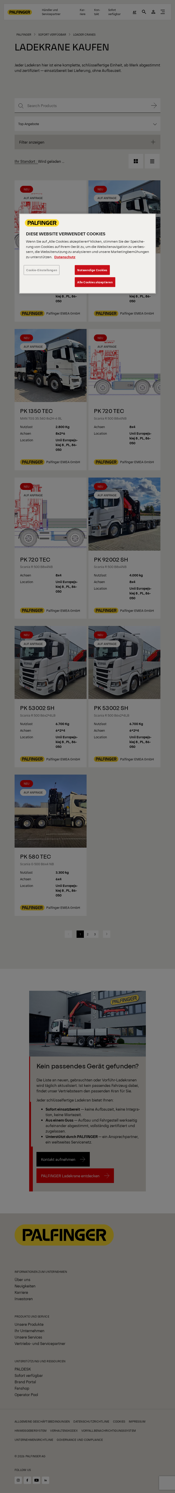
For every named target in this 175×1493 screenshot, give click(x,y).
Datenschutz (64, 256)
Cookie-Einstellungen (41, 270)
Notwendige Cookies (92, 270)
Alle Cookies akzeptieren (95, 282)
